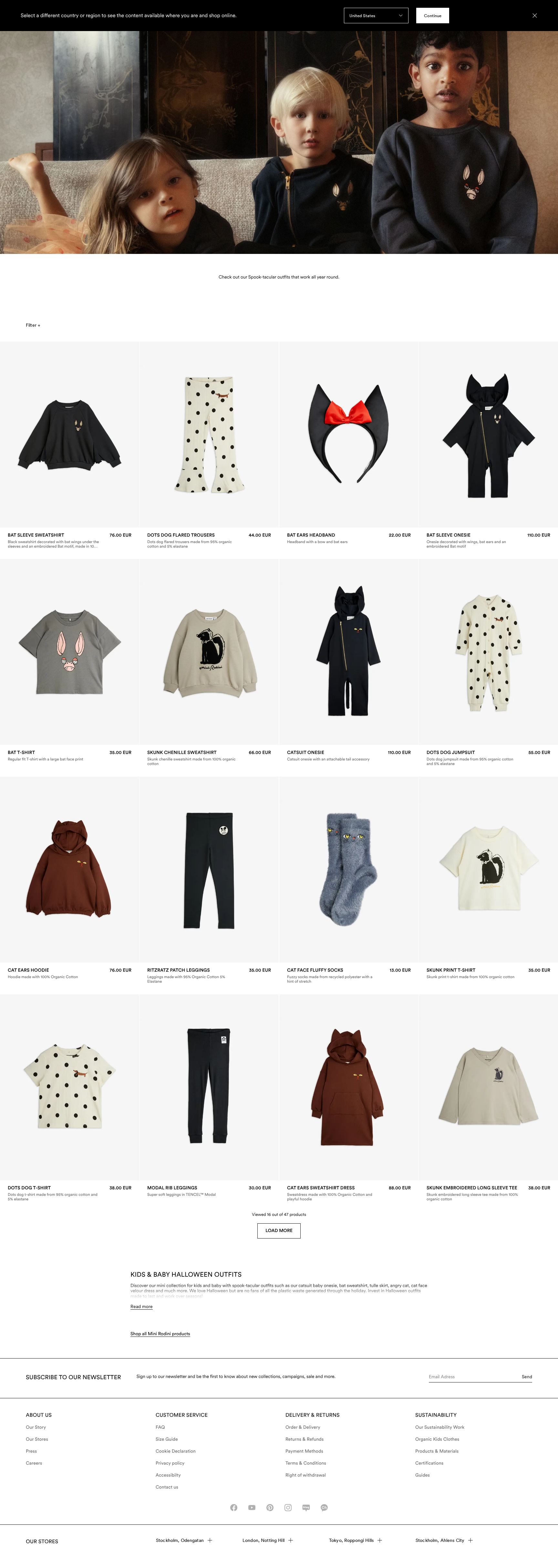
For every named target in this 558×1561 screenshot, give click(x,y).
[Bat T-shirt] (69, 755)
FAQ (160, 1427)
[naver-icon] (306, 1508)
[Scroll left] (18, 434)
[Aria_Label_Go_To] (279, 131)
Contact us (167, 1487)
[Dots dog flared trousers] (209, 541)
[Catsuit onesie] (348, 755)
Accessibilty (168, 1475)
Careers (34, 1463)
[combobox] (376, 15)
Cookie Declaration (176, 1451)
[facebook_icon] (234, 1508)
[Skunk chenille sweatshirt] (209, 758)
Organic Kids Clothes (437, 1439)
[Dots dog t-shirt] (69, 1193)
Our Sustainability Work (439, 1427)
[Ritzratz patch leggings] (209, 976)
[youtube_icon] (252, 1508)
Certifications (429, 1463)
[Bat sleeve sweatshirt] (69, 541)
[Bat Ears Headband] (348, 538)
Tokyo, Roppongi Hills (351, 1540)
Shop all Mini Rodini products (160, 1334)
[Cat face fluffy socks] (348, 976)
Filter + (33, 325)
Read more (141, 1306)
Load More (279, 1230)
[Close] (534, 15)
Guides (422, 1475)
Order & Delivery (302, 1427)
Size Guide (167, 1439)
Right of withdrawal (305, 1475)
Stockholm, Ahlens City (440, 1540)
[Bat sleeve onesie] (488, 541)
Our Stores (37, 1439)
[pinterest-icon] (270, 1508)
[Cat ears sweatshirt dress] (348, 1193)
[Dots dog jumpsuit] (488, 758)
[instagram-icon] (288, 1508)
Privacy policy (170, 1463)
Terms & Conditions (305, 1463)
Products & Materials (437, 1451)
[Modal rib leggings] (209, 1191)
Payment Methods (304, 1451)
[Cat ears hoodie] (69, 973)
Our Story (36, 1427)
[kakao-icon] (324, 1508)
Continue (432, 15)
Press (31, 1451)
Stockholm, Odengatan (180, 1540)
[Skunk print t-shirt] (488, 973)
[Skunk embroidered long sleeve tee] (488, 1193)
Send (527, 1376)
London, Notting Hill (263, 1540)
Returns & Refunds (304, 1439)
